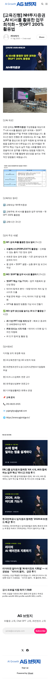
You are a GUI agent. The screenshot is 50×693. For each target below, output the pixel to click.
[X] (22, 650)
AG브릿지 (15, 36)
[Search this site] (42, 4)
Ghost (30, 673)
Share (41, 37)
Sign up (25, 668)
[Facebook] (27, 650)
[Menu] (46, 4)
